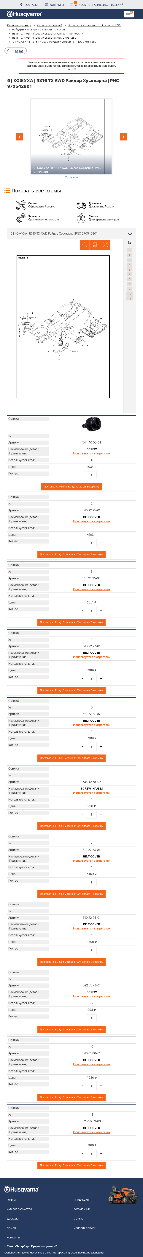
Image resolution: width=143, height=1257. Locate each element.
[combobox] (71, 233)
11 (129, 298)
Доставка (31, 4)
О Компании (82, 1209)
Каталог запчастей (49, 25)
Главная (12, 1200)
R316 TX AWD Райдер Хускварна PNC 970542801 (45, 38)
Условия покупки (85, 1228)
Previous (19, 136)
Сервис (78, 1219)
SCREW (92, 449)
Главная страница (19, 25)
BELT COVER (91, 517)
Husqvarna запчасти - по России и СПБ (94, 25)
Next (123, 136)
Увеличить (71, 177)
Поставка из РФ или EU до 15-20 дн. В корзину (71, 487)
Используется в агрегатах (91, 453)
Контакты (57, 4)
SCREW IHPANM (92, 788)
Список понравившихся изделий (99, 3)
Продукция (81, 1200)
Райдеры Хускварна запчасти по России (39, 30)
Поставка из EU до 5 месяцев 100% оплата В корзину (71, 555)
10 (129, 293)
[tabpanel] (71, 138)
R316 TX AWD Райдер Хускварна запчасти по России (47, 34)
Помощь (12, 1228)
